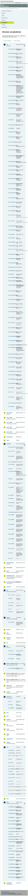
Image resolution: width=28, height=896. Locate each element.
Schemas (4, 20)
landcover (9, 696)
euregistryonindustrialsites (11, 582)
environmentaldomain (13, 471)
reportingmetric (13, 307)
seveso (8, 742)
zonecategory (13, 402)
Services (3, 24)
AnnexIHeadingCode (13, 668)
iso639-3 (12, 495)
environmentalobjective (13, 149)
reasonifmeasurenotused (13, 299)
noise (7, 734)
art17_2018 (9, 432)
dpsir (11, 468)
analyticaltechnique (13, 70)
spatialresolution (13, 361)
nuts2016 (12, 534)
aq (7, 44)
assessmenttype (13, 100)
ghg (7, 633)
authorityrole (13, 108)
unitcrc (11, 611)
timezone (12, 397)
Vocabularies (4, 22)
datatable (12, 128)
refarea (11, 605)
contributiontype (13, 124)
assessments (13, 447)
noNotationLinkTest (13, 768)
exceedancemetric (13, 165)
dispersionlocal (13, 131)
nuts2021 (12, 538)
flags (11, 598)
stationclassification (13, 374)
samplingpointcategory (13, 336)
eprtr (7, 571)
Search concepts (17, 40)
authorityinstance (13, 103)
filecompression (13, 483)
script (11, 552)
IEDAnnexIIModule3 (11, 673)
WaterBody (12, 857)
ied (7, 646)
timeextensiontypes (13, 383)
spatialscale (12, 366)
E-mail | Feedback (5, 891)
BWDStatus (12, 817)
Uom (11, 848)
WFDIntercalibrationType (13, 860)
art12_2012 (9, 412)
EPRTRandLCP (10, 575)
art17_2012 (9, 427)
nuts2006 (12, 519)
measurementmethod (13, 192)
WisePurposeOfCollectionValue (13, 877)
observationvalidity (13, 254)
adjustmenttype (13, 53)
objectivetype (13, 245)
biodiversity (9, 436)
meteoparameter (13, 206)
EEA (7, 1)
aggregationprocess (13, 67)
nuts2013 (12, 529)
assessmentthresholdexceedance (13, 96)
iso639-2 (12, 487)
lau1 (7, 712)
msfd (7, 729)
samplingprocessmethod (13, 347)
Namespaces (4, 27)
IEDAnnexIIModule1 (11, 663)
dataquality (9, 567)
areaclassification (13, 81)
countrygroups (13, 461)
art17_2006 (9, 422)
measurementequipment (13, 188)
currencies (12, 464)
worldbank (9, 883)
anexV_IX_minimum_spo (13, 74)
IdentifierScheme (13, 831)
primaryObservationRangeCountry (13, 285)
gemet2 (8, 629)
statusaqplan (13, 379)
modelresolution (13, 229)
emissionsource (13, 145)
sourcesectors (13, 357)
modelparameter (13, 225)
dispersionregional (13, 136)
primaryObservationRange (13, 280)
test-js (11, 771)
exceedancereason (13, 169)
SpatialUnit (12, 845)
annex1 (11, 650)
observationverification (13, 258)
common (8, 443)
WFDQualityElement (13, 867)
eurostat (8, 586)
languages (12, 502)
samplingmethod (13, 331)
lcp (7, 724)
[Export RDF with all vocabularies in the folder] (24, 46)
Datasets (3, 13)
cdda (7, 440)
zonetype (12, 406)
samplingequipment (13, 327)
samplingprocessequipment (13, 344)
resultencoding (13, 311)
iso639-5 (12, 498)
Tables (3, 15)
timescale (12, 387)
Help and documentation (6, 10)
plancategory (13, 267)
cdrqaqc (12, 119)
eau (11, 759)
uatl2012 (12, 707)
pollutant (12, 274)
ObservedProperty (13, 839)
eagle (11, 704)
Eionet (7, 8)
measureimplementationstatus (13, 183)
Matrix (11, 834)
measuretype (13, 202)
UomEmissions (13, 850)
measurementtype (13, 197)
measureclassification (13, 178)
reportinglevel (13, 303)
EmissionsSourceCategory (13, 828)
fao (7, 590)
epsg (11, 478)
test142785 (12, 774)
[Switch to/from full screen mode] (20, 3)
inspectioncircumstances (13, 654)
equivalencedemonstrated (13, 161)
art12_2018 (9, 417)
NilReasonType (13, 512)
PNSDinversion (13, 270)
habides (8, 637)
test (7, 747)
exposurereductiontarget (13, 174)
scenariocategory (13, 354)
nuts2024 (12, 543)
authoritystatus (13, 113)
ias (7, 642)
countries (12, 456)
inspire (8, 691)
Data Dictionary (11, 8)
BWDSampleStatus (13, 813)
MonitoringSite (13, 836)
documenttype (13, 142)
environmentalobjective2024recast (13, 155)
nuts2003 (12, 514)
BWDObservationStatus (13, 806)
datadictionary (10, 562)
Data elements (4, 17)
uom (7, 798)
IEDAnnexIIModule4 (11, 679)
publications (9, 738)
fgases (8, 617)
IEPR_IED (8, 685)
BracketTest (12, 753)
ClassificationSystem (13, 820)
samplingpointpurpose (13, 340)
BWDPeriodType (13, 810)
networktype (12, 242)
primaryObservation (13, 277)
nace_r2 (11, 505)
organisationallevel (13, 262)
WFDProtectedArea (13, 864)
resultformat (12, 317)
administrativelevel (13, 56)
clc (10, 701)
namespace (12, 237)
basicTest (12, 750)
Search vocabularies (7, 40)
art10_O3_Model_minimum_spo (13, 85)
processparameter (13, 290)
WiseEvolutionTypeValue (13, 873)
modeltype (12, 234)
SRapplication (13, 371)
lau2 (7, 716)
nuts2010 (12, 524)
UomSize (12, 854)
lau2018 (8, 719)
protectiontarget (13, 295)
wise (7, 802)
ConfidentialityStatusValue (13, 824)
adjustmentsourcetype (13, 49)
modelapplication (13, 210)
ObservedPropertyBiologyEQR (13, 841)
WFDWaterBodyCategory (13, 870)
